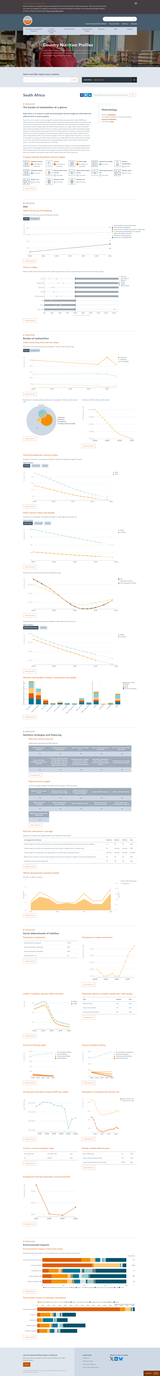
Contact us (125, 23)
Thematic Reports (69, 29)
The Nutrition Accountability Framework (33, 30)
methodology (112, 115)
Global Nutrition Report (27, 20)
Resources (101, 29)
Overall (26, 218)
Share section (30, 104)
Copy (133, 94)
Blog (115, 29)
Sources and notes (30, 188)
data (112, 121)
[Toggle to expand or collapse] (134, 80)
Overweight (36, 465)
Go (134, 19)
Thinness (26, 465)
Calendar (130, 29)
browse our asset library (109, 119)
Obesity (45, 465)
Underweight (28, 523)
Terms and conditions (89, 1364)
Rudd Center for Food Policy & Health (148, 65)
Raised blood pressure (31, 627)
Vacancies (134, 23)
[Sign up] (26, 1364)
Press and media (114, 23)
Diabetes (43, 627)
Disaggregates (34, 218)
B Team (36, 1372)
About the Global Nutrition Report (96, 23)
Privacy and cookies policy (54, 11)
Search (74, 79)
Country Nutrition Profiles (87, 30)
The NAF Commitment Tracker (52, 31)
